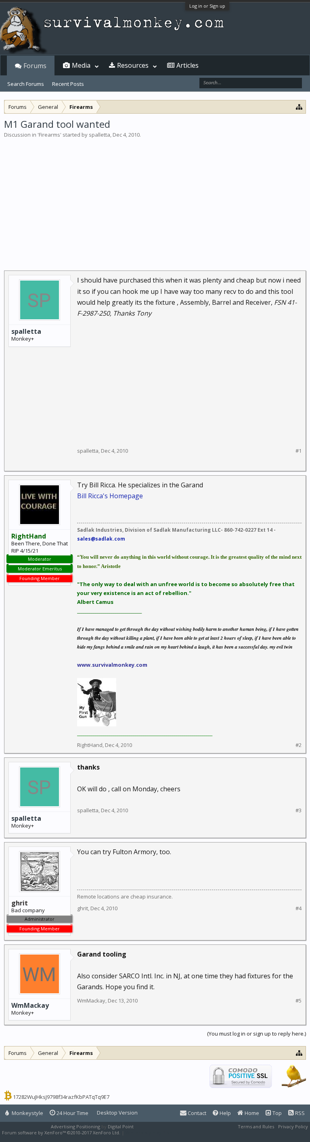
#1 (298, 450)
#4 (298, 908)
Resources (133, 65)
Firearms (49, 134)
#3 (298, 810)
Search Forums (25, 83)
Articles (187, 65)
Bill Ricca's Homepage (110, 495)
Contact (196, 1113)
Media (81, 65)
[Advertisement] (155, 199)
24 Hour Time (71, 1113)
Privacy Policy (293, 1126)
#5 (298, 1000)
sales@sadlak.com (101, 538)
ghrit (82, 908)
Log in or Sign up (207, 6)
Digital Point (121, 1126)
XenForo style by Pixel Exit (154, 1133)
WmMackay (30, 1005)
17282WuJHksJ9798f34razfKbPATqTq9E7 (61, 1096)
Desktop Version (117, 1112)
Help (224, 1113)
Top (276, 1113)
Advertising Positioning (75, 1126)
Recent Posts (68, 83)
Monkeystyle (26, 1113)
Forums (34, 65)
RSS (299, 1113)
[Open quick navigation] (299, 106)
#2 (298, 745)
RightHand (90, 745)
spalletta (99, 134)
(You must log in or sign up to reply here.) (256, 1033)
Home (251, 1113)
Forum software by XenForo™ (61, 1133)
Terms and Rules (256, 1126)
